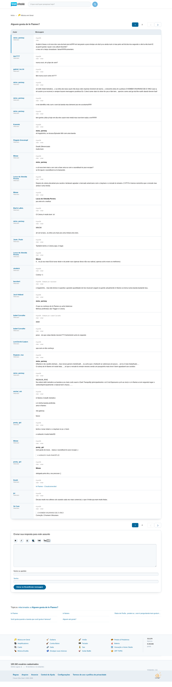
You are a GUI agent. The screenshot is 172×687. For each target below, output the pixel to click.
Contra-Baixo (55, 643)
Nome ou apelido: (20, 571)
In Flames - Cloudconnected (46, 486)
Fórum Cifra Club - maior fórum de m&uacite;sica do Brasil (18, 4)
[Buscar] (95, 4)
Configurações (64, 675)
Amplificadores (23, 643)
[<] (150, 24)
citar (37, 40)
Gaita (52, 647)
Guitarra (53, 640)
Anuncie (34, 675)
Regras (16, 675)
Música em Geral (27, 15)
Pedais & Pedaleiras (121, 640)
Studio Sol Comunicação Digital (158, 675)
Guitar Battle (86, 651)
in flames (66, 613)
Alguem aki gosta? (69, 619)
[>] (158, 24)
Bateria (117, 643)
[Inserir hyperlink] (33, 540)
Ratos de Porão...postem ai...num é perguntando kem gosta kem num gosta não (138, 613)
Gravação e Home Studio (123, 647)
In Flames (14, 613)
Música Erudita (23, 651)
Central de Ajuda (48, 675)
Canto (20, 647)
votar (41, 58)
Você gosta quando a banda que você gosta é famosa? (31, 619)
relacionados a (38, 607)
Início (13, 15)
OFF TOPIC (118, 651)
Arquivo (25, 675)
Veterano (16, 40)
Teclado (85, 643)
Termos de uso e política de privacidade (89, 675)
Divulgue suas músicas (58, 651)
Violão (84, 640)
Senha (16, 578)
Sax (83, 647)
